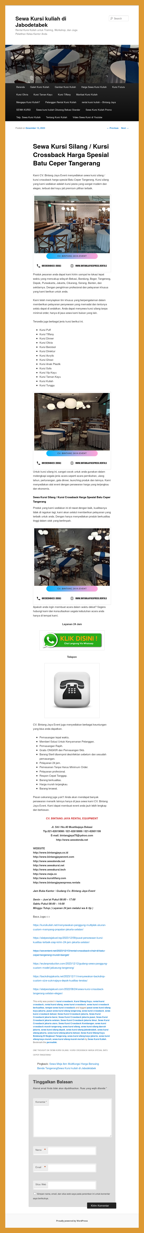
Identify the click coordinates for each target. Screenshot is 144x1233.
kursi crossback (65, 1001)
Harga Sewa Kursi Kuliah (94, 87)
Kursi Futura (118, 87)
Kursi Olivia (22, 94)
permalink (52, 1042)
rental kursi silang (54, 1004)
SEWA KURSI (23, 109)
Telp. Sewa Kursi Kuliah (28, 117)
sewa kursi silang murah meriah (68, 1039)
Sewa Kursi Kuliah (97, 1039)
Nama (40, 1150)
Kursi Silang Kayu (83, 1001)
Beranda (20, 87)
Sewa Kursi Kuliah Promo (99, 109)
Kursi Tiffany (64, 94)
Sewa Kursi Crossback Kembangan (76, 1023)
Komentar (41, 1101)
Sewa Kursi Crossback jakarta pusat (76, 1017)
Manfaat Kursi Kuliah (86, 94)
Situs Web (40, 1184)
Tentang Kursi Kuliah (56, 117)
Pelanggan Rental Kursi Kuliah (60, 102)
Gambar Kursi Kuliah (65, 87)
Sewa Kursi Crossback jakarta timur (79, 1020)
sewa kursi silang (71, 1026)
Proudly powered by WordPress (72, 1220)
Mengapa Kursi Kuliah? (28, 102)
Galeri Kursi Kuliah (39, 87)
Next (125, 128)
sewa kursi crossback (75, 1004)
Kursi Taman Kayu (43, 94)
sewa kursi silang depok (53, 1029)
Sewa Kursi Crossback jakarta (73, 1013)
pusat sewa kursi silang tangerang (64, 1010)
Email (40, 1167)
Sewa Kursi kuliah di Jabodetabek (40, 21)
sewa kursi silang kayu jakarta (82, 1035)
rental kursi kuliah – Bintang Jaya (99, 102)
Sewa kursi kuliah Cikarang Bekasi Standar (58, 109)
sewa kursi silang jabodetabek (81, 1029)
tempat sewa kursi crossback (60, 1007)
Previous (113, 128)
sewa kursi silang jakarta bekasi (64, 1032)
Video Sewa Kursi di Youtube (87, 117)
